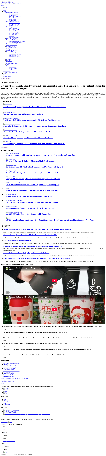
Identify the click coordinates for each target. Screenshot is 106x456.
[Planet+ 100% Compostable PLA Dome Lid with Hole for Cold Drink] (8, 188)
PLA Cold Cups (13, 28)
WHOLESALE (12, 67)
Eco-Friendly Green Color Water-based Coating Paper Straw (29, 196)
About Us (5, 400)
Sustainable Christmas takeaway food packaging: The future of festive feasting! (26, 253)
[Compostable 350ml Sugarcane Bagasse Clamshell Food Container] (11, 206)
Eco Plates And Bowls (8, 372)
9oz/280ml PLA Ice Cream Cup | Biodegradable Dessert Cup (28, 214)
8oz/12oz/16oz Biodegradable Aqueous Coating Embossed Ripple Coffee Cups (35, 173)
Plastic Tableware (10, 51)
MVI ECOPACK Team (11, 63)
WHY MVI (9, 61)
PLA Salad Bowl (13, 34)
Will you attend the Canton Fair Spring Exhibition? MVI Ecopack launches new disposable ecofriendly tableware (37, 229)
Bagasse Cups (12, 20)
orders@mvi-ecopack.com (8, 2)
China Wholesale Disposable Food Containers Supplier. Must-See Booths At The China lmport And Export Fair (36, 258)
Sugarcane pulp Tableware (12, 12)
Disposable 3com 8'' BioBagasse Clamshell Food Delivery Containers (28, 132)
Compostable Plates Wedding (10, 365)
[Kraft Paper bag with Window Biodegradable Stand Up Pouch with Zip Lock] (11, 165)
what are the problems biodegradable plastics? (17, 240)
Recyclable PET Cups (14, 24)
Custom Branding (7, 402)
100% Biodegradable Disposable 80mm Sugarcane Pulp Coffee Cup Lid (32, 185)
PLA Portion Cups (13, 30)
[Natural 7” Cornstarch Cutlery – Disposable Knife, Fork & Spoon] (11, 159)
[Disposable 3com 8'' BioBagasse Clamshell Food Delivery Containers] (10, 130)
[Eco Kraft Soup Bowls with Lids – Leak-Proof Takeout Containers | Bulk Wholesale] (7, 141)
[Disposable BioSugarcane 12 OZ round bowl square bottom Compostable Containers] (11, 124)
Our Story (8, 59)
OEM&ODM (6, 71)
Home (4, 10)
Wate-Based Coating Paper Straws (17, 41)
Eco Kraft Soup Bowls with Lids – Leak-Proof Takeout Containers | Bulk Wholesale (34, 144)
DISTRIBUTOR (13, 68)
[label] (6, 388)
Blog (4, 73)
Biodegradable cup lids (11, 45)
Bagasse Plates (12, 15)
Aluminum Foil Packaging (12, 52)
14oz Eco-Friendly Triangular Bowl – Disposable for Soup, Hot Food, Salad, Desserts (34, 107)
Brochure (5, 74)
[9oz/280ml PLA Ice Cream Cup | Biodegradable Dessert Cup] (14, 212)
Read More (6, 109)
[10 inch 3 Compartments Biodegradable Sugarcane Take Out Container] (14, 200)
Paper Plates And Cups (8, 376)
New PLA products (10, 26)
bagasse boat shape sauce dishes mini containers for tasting (25, 114)
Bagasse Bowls (12, 17)
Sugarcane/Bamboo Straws (15, 42)
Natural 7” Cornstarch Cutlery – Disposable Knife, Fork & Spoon (30, 161)
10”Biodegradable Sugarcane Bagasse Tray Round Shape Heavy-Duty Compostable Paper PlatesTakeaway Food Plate (50, 220)
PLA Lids (11, 36)
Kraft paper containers (11, 46)
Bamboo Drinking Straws (9, 374)
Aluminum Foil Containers (15, 54)
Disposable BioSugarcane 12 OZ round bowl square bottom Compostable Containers (34, 126)
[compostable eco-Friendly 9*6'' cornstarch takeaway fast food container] (13, 176)
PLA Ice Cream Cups (14, 29)
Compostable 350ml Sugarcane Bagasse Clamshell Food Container (30, 208)
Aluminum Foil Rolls (14, 55)
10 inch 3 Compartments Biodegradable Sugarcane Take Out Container (32, 202)
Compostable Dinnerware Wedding (11, 371)
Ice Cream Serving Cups (9, 368)
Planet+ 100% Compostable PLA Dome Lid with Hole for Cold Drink (32, 190)
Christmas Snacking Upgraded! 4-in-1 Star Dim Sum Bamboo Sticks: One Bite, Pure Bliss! (30, 235)
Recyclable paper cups (11, 38)
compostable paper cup (8, 369)
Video (7, 64)
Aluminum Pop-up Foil (14, 56)
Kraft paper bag (12, 47)
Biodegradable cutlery (11, 49)
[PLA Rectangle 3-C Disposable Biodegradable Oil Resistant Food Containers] (10, 118)
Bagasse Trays (12, 19)
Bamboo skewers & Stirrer (12, 43)
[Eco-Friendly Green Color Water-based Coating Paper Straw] (11, 194)
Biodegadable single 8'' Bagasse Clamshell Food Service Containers (28, 138)
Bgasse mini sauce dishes (15, 16)
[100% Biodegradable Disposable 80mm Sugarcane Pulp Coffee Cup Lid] (13, 182)
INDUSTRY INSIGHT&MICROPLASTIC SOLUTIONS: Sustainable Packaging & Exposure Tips (32, 246)
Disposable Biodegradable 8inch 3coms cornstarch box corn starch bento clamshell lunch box (40, 155)
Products (5, 11)
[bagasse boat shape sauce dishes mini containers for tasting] (9, 112)
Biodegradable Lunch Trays (9, 367)
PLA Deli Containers (14, 33)
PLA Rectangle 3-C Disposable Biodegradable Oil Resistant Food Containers (31, 120)
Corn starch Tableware (11, 50)
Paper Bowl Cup (7, 364)
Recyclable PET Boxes (14, 23)
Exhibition (8, 60)
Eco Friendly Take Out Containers (11, 363)
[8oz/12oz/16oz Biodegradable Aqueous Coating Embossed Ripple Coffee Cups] (11, 171)
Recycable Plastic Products (12, 21)
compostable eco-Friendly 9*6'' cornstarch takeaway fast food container (33, 179)
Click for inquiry (4, 422)
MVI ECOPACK (7, 76)
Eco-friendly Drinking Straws (13, 39)
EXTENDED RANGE (11, 72)
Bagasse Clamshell (13, 14)
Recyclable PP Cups (13, 25)
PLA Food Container (14, 37)
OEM (10, 69)
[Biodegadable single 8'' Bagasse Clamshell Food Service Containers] (10, 135)
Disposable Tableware (8, 373)
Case (7, 65)
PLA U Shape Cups (13, 32)
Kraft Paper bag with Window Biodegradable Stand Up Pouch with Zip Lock (34, 167)
